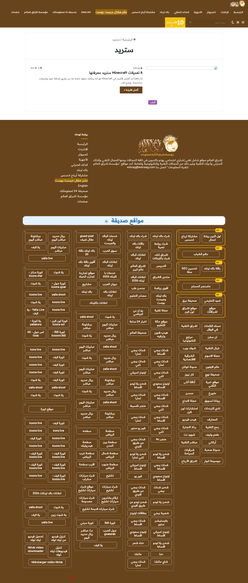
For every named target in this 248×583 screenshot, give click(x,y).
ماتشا (138, 554)
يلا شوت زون (58, 514)
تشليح (110, 475)
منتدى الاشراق (161, 277)
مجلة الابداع (189, 400)
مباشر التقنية (189, 442)
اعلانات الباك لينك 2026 (138, 278)
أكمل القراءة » (131, 89)
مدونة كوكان (189, 366)
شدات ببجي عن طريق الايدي (138, 442)
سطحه (86, 431)
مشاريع (86, 284)
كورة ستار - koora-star (36, 274)
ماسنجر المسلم (201, 286)
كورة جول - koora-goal (58, 285)
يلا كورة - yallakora (36, 322)
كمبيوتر (211, 12)
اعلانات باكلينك (98, 302)
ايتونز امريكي (138, 372)
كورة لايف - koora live (58, 455)
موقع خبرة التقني (212, 383)
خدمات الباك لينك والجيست (109, 239)
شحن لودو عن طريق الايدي (138, 503)
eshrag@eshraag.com (141, 167)
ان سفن (212, 337)
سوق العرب (110, 250)
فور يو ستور (138, 428)
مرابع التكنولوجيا (189, 338)
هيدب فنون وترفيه (161, 334)
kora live (35, 349)
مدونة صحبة (212, 449)
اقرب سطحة (87, 464)
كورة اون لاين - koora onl (58, 322)
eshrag (136, 68)
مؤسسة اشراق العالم (36, 12)
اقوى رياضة (161, 288)
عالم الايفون (212, 366)
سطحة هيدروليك (87, 443)
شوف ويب (189, 348)
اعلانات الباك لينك (138, 256)
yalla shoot (87, 316)
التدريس (161, 265)
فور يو (138, 476)
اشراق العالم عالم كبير (138, 267)
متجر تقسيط (138, 405)
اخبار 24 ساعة (138, 321)
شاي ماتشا (161, 561)
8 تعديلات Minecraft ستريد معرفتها (115, 72)
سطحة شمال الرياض (110, 454)
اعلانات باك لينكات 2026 (47, 493)
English (86, 12)
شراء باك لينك (161, 236)
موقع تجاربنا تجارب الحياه (87, 274)
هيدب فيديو (189, 419)
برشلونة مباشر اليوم (36, 237)
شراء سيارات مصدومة (87, 499)
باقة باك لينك (212, 268)
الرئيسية (238, 12)
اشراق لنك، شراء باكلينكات (161, 256)
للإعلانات (66, 577)
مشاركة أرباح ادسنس (143, 12)
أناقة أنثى (189, 382)
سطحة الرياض (109, 432)
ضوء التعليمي (212, 300)
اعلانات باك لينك (110, 293)
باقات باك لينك (138, 245)
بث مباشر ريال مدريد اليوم (86, 534)
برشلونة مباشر (87, 326)
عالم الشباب (201, 254)
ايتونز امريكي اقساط (138, 466)
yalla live (47, 258)
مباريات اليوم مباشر (110, 326)
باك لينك (164, 12)
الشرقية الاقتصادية (189, 357)
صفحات (15, 12)
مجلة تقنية (161, 310)
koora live (35, 294)
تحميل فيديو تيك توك (35, 538)
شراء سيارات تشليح (110, 488)
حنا (161, 554)
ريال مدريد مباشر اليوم (59, 237)
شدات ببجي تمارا (138, 351)
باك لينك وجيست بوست (161, 299)
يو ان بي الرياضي (138, 312)
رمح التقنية (212, 427)
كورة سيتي (86, 522)
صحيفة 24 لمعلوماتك (64, 12)
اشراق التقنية (189, 326)
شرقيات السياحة (189, 451)
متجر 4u (161, 439)
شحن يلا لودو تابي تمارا (138, 455)
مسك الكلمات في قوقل (212, 327)
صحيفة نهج (212, 374)
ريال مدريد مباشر (110, 337)
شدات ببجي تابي (138, 363)
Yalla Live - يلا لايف (35, 311)
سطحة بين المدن (110, 443)
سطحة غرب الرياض (86, 454)
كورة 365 (110, 522)
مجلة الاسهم (212, 355)
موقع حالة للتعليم (161, 323)
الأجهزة (198, 12)
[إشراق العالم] (237, 3)
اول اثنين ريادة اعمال (212, 237)
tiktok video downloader (36, 549)
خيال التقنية (212, 348)
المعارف (212, 419)
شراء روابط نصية (161, 245)
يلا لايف (98, 545)
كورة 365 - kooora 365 (59, 333)
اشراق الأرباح (189, 461)
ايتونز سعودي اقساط (161, 385)
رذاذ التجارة (189, 427)
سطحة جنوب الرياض (110, 466)
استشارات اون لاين (189, 410)
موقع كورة (47, 409)
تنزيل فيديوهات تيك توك (58, 551)
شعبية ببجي (161, 513)
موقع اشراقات (212, 309)
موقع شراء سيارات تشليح (86, 488)
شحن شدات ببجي (161, 489)
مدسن (189, 393)
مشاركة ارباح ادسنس (189, 237)
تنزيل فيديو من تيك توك (58, 538)
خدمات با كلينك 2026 (110, 274)
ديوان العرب (110, 284)
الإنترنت (225, 12)
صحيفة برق (189, 300)
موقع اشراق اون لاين (189, 309)
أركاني (212, 442)
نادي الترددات (212, 408)
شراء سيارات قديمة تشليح (98, 508)
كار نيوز (189, 374)
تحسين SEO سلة (189, 270)
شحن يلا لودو (161, 502)
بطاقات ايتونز (138, 513)
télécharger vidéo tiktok (47, 562)
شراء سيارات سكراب (87, 477)
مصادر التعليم (138, 295)
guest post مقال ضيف (87, 237)
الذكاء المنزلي (181, 12)
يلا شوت (110, 316)
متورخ (212, 393)
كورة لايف (58, 357)
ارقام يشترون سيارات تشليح (109, 499)
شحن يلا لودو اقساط (138, 385)
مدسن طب (138, 288)
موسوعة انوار (212, 461)
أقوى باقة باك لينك (86, 263)
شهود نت (189, 434)
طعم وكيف (212, 434)
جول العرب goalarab (110, 532)
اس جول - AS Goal (35, 333)
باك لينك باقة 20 (87, 252)
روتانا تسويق (212, 400)
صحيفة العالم (138, 332)
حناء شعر (138, 543)
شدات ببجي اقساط (161, 351)
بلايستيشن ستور (161, 522)
